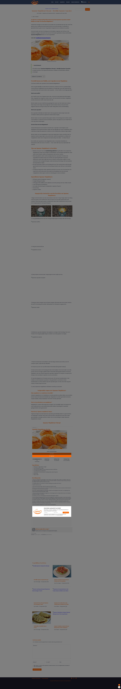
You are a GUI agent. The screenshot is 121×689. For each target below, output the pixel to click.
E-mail (48, 662)
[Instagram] (74, 678)
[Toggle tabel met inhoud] (43, 76)
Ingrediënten (62, 2)
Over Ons (56, 2)
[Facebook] (72, 678)
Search (87, 9)
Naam (35, 662)
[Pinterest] (76, 678)
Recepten (68, 2)
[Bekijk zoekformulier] (89, 2)
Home (52, 2)
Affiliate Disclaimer (36, 678)
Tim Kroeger (38, 581)
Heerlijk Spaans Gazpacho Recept (41, 579)
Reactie (35, 645)
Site (60, 662)
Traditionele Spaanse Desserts (43, 38)
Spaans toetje (48, 8)
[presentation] (41, 571)
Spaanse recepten (55, 8)
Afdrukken (52, 453)
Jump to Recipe (35, 16)
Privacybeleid (45, 678)
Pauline (37, 606)
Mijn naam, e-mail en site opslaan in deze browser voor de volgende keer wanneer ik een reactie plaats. (51, 666)
